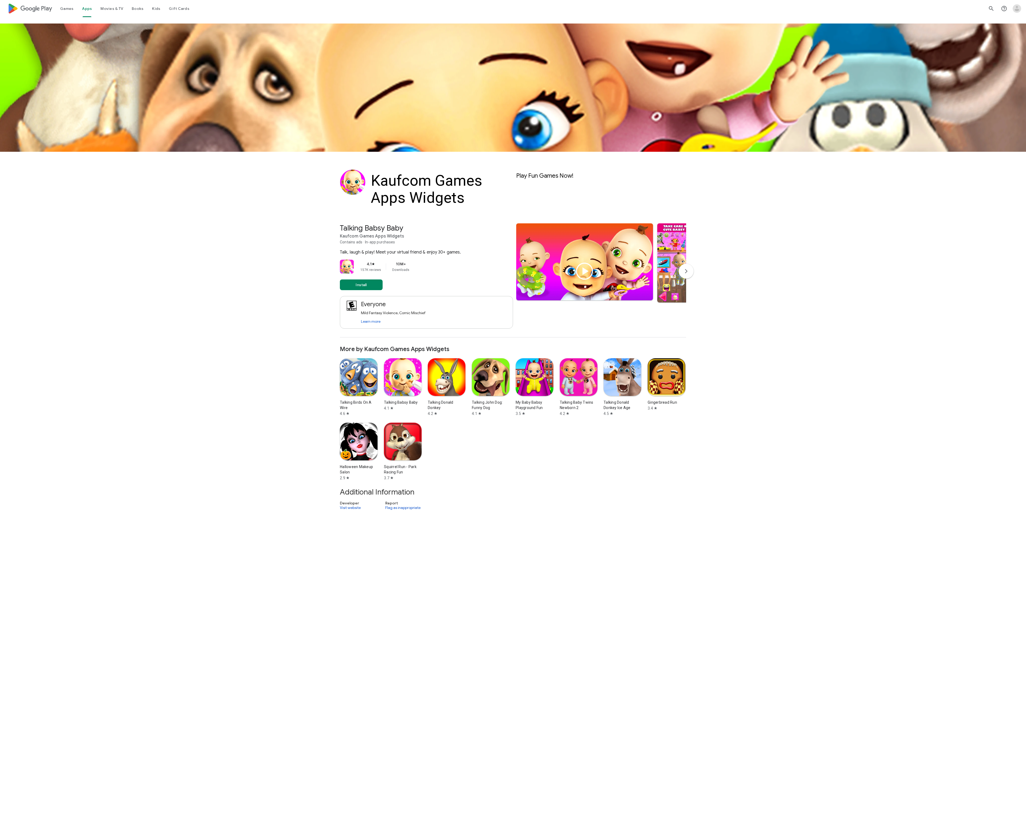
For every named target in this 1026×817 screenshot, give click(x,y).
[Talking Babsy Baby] (513, 280)
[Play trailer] (584, 271)
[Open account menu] (1017, 8)
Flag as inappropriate (403, 507)
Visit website (350, 507)
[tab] (67, 8)
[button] (679, 262)
